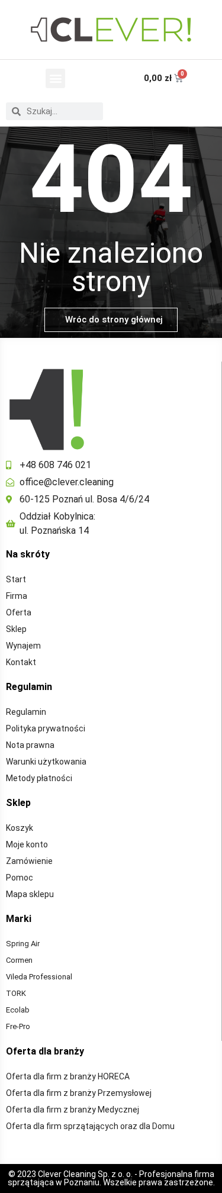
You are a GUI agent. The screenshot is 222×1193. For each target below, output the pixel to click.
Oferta (18, 612)
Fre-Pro (18, 1026)
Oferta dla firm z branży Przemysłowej (79, 1093)
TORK (16, 993)
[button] (55, 78)
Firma (16, 596)
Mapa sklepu (30, 894)
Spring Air (23, 943)
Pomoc (19, 877)
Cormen (19, 960)
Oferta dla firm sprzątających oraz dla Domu (90, 1126)
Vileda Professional (39, 976)
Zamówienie (29, 861)
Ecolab (18, 1009)
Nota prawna (30, 745)
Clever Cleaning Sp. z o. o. (86, 1174)
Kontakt (21, 662)
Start (16, 579)
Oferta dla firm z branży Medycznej (72, 1109)
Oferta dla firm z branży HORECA (68, 1076)
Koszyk (19, 828)
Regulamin (26, 712)
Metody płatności (39, 778)
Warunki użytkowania (46, 761)
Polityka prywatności (45, 728)
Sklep (16, 629)
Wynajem (23, 645)
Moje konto (27, 844)
